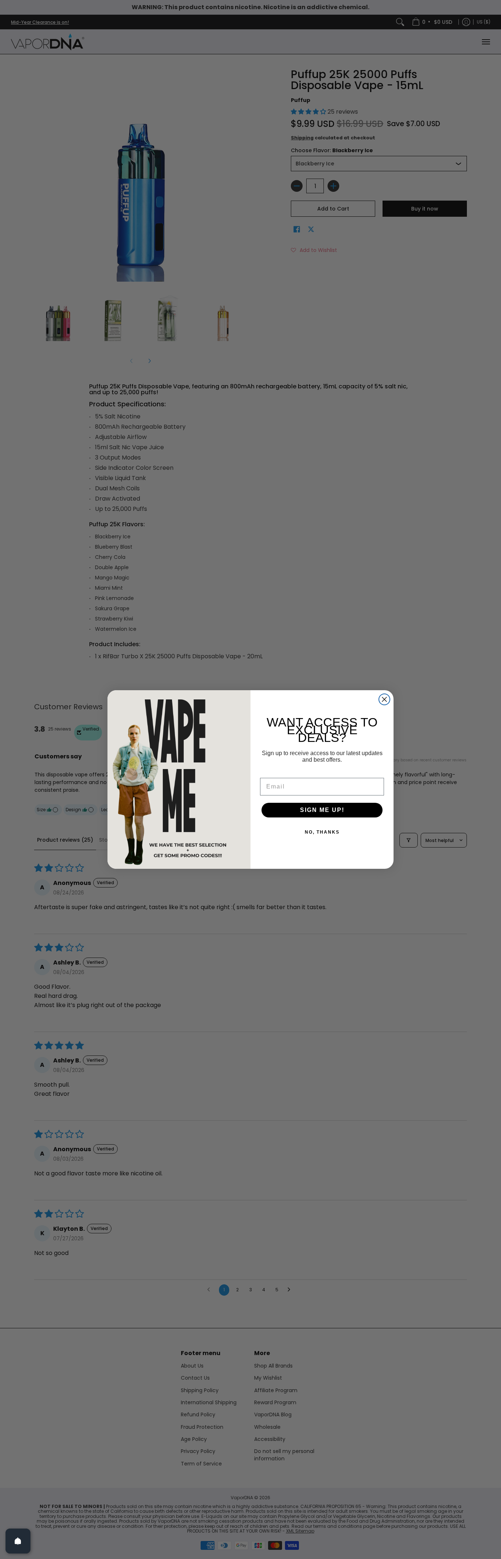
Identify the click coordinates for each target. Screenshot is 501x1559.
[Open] (18, 1541)
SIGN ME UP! (322, 810)
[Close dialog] (384, 699)
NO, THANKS (322, 832)
